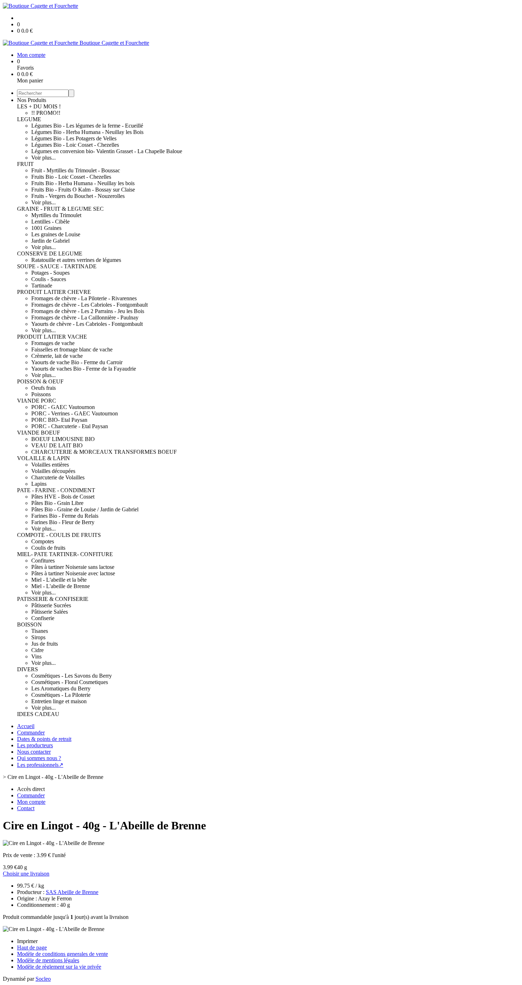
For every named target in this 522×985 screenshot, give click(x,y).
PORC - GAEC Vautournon (63, 407)
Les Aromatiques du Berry (61, 688)
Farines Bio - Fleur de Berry (62, 522)
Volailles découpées (53, 471)
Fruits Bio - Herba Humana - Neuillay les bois (83, 183)
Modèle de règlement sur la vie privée (59, 967)
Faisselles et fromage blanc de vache (72, 349)
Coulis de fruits (48, 548)
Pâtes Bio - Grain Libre (57, 503)
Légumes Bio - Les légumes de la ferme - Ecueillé (87, 126)
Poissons (41, 394)
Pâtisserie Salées (49, 612)
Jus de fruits (44, 644)
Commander (31, 733)
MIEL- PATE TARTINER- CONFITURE (65, 554)
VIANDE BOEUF (38, 433)
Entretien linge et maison (59, 701)
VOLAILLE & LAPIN (43, 458)
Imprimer (27, 941)
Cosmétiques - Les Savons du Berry (71, 676)
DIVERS (27, 669)
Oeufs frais (43, 388)
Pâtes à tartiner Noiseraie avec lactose (73, 573)
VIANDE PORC (36, 401)
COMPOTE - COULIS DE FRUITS (59, 535)
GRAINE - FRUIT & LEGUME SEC (60, 209)
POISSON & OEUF (40, 381)
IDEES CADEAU (38, 714)
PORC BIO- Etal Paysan (59, 420)
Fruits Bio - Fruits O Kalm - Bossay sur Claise (83, 190)
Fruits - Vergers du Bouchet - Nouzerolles (78, 196)
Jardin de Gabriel (50, 241)
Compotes (42, 541)
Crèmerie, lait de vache (57, 356)
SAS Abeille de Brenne (72, 892)
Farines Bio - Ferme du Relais (64, 516)
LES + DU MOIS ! (39, 106)
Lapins (39, 484)
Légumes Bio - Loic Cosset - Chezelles (75, 145)
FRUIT (25, 164)
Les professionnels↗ (40, 765)
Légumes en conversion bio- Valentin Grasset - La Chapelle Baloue (106, 151)
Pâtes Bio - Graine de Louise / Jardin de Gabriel (84, 509)
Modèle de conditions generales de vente (62, 954)
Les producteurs (35, 745)
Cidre (37, 650)
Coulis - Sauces (48, 279)
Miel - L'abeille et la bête (59, 580)
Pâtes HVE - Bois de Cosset (62, 497)
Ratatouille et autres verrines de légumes (76, 260)
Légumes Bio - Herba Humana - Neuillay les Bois (87, 132)
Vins (36, 656)
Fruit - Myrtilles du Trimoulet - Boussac (75, 170)
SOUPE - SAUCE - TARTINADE (57, 266)
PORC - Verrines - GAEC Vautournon (74, 413)
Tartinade (41, 285)
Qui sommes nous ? (39, 758)
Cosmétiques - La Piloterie (61, 695)
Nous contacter (34, 752)
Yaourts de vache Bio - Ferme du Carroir (77, 362)
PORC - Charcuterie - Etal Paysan (69, 426)
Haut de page (32, 947)
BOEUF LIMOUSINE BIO (63, 439)
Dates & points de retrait (44, 739)
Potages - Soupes (50, 273)
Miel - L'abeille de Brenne (60, 586)
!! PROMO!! (45, 113)
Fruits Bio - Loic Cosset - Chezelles (71, 177)
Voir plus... (43, 158)
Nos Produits (31, 100)
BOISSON (29, 624)
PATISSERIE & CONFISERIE (52, 599)
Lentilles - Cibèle (50, 222)
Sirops (38, 637)
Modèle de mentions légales (48, 960)
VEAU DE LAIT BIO (57, 445)
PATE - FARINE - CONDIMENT (56, 490)
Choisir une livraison (26, 874)
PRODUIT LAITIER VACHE (52, 337)
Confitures (43, 561)
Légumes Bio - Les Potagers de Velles (73, 138)
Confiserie (42, 618)
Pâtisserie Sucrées (51, 605)
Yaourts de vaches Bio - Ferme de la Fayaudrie (83, 369)
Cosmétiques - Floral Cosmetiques (69, 682)
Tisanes (39, 631)
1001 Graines (46, 228)
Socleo (43, 979)
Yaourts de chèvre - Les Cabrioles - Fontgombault (87, 324)
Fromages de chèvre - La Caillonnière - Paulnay (84, 317)
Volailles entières (50, 465)
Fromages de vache (53, 343)
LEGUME (29, 119)
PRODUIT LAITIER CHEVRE (54, 292)
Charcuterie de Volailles (58, 477)
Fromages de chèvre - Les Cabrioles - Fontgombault (89, 305)
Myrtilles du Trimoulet (56, 215)
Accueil (25, 726)
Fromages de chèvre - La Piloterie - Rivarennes (84, 298)
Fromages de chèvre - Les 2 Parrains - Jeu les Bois (87, 311)
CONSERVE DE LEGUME (49, 254)
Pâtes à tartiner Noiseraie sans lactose (72, 567)
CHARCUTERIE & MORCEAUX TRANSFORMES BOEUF (104, 452)
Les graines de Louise (55, 234)
